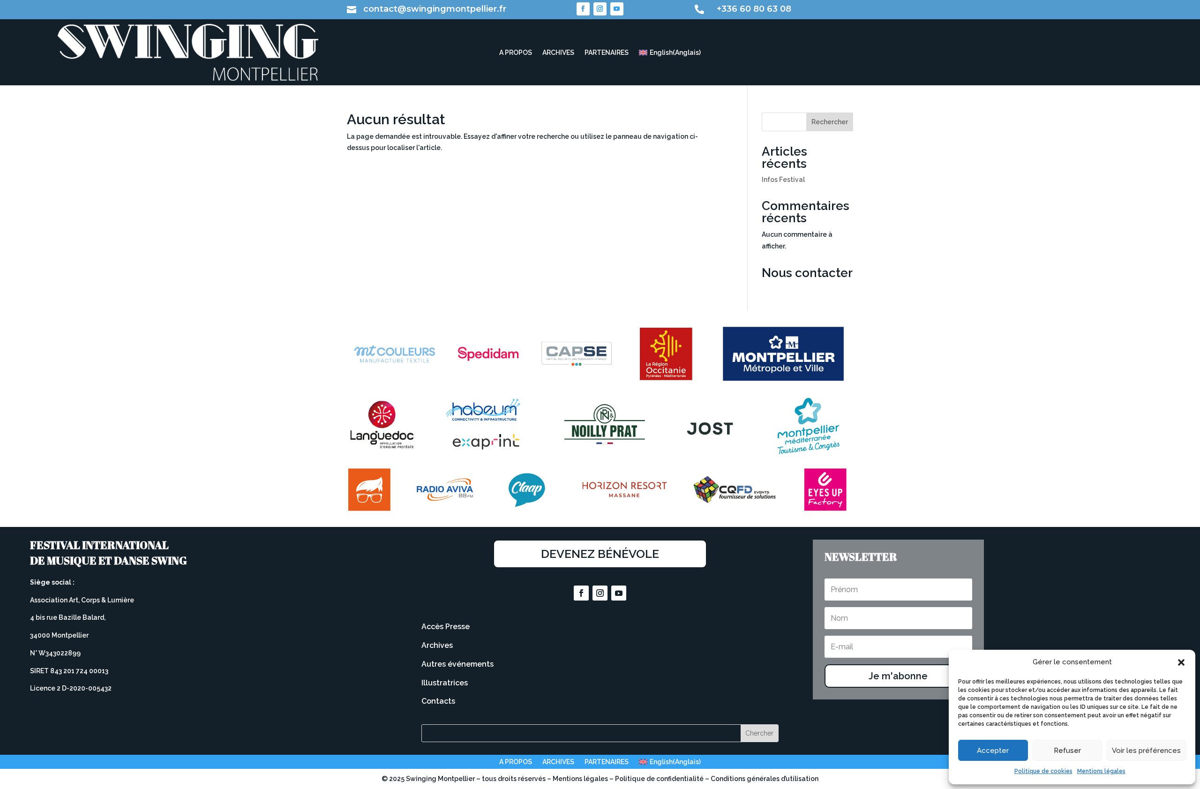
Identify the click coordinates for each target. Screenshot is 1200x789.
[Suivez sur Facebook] (583, 8)
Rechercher (829, 122)
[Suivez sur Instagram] (600, 8)
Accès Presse (445, 626)
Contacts (438, 701)
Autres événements (457, 664)
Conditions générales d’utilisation (764, 778)
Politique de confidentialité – (663, 778)
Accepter (993, 750)
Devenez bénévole (600, 554)
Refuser (1067, 750)
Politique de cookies (1043, 771)
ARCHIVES (558, 52)
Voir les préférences (1146, 750)
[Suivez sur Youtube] (616, 8)
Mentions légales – (584, 778)
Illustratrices (444, 682)
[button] (1181, 662)
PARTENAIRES (607, 52)
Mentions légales (1101, 771)
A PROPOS (515, 52)
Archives (437, 645)
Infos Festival (783, 179)
